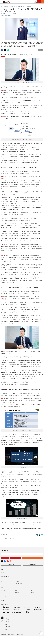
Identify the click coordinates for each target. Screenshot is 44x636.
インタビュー (3, 590)
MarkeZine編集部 (12, 13)
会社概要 (6, 624)
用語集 (2, 600)
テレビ (31, 578)
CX (1, 581)
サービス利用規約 (7, 626)
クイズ (2, 592)
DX (1, 578)
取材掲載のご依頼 (33, 564)
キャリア (3, 15)
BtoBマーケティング (19, 578)
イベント (3, 596)
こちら (13, 530)
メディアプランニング (19, 583)
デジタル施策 (17, 581)
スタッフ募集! (7, 619)
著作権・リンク (7, 618)
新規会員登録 (33, 558)
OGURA (7, 13)
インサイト (3, 583)
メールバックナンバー (16, 560)
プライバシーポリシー (8, 627)
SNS (30, 581)
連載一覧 (17, 592)
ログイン (11, 558)
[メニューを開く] (1, 1)
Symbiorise (36, 105)
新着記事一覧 (4, 573)
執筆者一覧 (32, 592)
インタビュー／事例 (7, 15)
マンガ (31, 590)
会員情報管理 (7, 621)
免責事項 (6, 622)
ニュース (3, 569)
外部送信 (6, 629)
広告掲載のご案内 (11, 564)
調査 (16, 590)
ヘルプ (6, 616)
